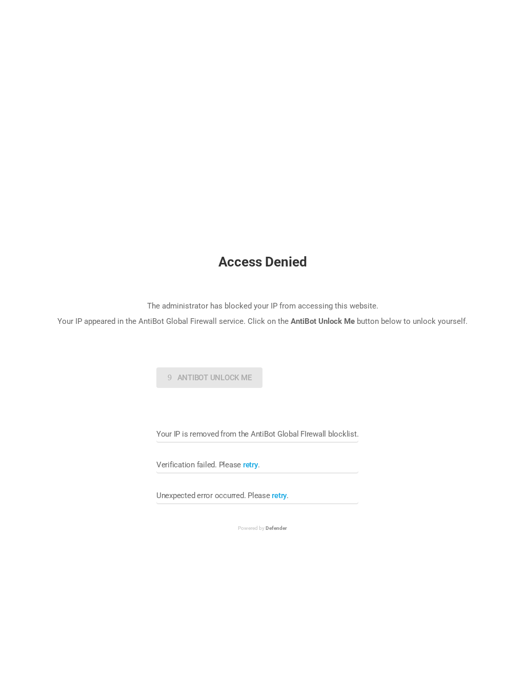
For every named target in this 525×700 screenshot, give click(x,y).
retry (250, 464)
